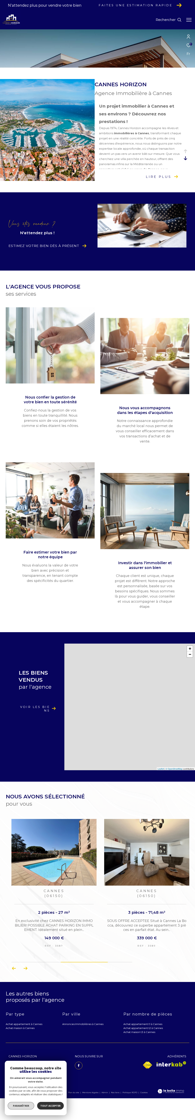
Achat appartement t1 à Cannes (142, 1024)
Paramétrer (21, 1105)
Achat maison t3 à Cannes (139, 1032)
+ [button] (190, 648)
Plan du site (74, 1092)
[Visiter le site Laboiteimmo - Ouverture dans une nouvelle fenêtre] (170, 1091)
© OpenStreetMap (174, 768)
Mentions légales (90, 1092)
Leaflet (161, 768)
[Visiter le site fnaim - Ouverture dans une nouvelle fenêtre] (147, 1065)
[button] (14, 968)
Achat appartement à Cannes (24, 1024)
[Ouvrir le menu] (189, 19)
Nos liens (115, 1092)
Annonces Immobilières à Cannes (82, 1024)
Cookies (144, 1092)
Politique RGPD (129, 1092)
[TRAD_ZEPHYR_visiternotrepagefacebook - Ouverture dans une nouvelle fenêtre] (78, 1065)
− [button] (190, 654)
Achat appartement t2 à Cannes (143, 1028)
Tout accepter (50, 1105)
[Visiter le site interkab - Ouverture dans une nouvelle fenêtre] (171, 1063)
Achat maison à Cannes (20, 1028)
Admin (105, 1092)
